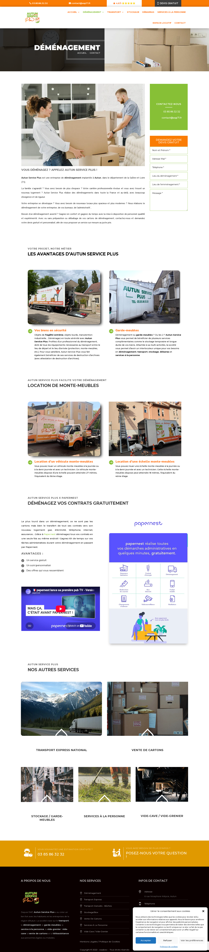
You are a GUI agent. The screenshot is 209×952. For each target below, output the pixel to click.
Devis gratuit (169, 3)
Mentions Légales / (89, 941)
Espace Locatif (162, 23)
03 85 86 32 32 (171, 111)
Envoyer (169, 215)
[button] (203, 911)
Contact (180, 23)
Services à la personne (171, 12)
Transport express (93, 899)
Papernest (49, 534)
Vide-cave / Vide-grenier (96, 931)
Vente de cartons (93, 918)
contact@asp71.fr (81, 3)
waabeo (103, 949)
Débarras (148, 12)
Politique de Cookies (109, 941)
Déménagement (92, 12)
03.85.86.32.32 (40, 3)
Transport (114, 12)
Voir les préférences (192, 940)
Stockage (133, 12)
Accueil (72, 12)
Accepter (146, 940)
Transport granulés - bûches (98, 906)
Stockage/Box (91, 912)
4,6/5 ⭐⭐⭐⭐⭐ (125, 3)
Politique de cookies (169, 947)
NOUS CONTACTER (35, 579)
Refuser (167, 940)
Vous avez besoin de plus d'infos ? (148, 848)
